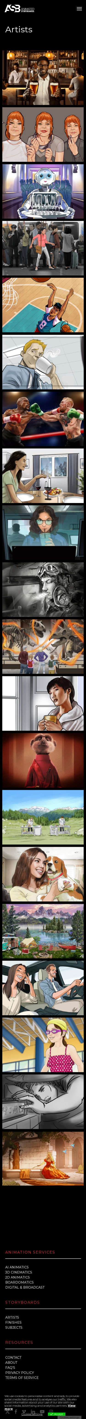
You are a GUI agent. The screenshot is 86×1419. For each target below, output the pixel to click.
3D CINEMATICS (18, 1272)
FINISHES (13, 1322)
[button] (79, 8)
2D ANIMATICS (17, 1277)
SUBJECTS (13, 1327)
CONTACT (13, 1357)
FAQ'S (10, 1367)
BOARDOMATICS (19, 1282)
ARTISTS (12, 1317)
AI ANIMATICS (17, 1267)
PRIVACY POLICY (19, 1372)
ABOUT (11, 1362)
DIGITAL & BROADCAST (24, 1287)
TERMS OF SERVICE (22, 1377)
